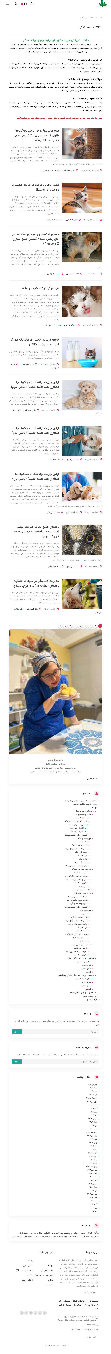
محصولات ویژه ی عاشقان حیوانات (81, 992)
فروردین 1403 (92, 1169)
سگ (96, 1232)
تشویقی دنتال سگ (77, 828)
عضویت (17, 1061)
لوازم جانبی (86, 965)
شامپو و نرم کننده (80, 872)
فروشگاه (94, 807)
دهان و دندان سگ (80, 882)
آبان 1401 (94, 1207)
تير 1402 (94, 1190)
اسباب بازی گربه (81, 930)
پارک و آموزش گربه (80, 937)
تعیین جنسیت (45, 1236)
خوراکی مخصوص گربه (82, 893)
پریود (36, 1236)
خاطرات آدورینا (27, 1280)
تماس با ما (49, 1284)
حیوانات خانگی (51, 1233)
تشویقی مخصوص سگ (78, 824)
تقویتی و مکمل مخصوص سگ (76, 835)
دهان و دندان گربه (80, 954)
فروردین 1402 (92, 1194)
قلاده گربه (83, 941)
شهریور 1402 (92, 1183)
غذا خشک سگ (81, 817)
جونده (64, 1236)
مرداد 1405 (93, 1087)
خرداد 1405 (93, 1094)
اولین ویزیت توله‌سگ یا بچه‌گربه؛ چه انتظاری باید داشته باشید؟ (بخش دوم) (35, 430)
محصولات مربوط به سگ (85, 810)
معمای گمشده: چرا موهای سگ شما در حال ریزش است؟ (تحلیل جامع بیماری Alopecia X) (35, 239)
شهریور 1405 (92, 1084)
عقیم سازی (56, 1236)
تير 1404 (94, 1125)
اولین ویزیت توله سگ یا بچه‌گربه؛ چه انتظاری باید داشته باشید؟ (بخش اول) (35, 476)
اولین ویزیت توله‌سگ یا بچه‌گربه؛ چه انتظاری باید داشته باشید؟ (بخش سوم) (35, 384)
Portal (47, 1345)
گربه (89, 1232)
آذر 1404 (94, 1108)
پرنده (90, 1236)
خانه (51, 1260)
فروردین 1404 (92, 1135)
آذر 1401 (94, 1204)
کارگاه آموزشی (92, 999)
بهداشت (23, 1233)
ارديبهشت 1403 (91, 1166)
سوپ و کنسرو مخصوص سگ (76, 821)
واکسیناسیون (16, 1236)
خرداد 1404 (93, 1128)
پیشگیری (66, 1233)
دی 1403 (94, 1146)
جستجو (17, 1031)
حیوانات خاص (88, 996)
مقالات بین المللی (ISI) (24, 1270)
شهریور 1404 (92, 1118)
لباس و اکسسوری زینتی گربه (76, 934)
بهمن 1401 (93, 1200)
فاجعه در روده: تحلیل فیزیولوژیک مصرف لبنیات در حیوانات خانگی (35, 342)
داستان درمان (28, 1265)
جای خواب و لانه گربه (79, 917)
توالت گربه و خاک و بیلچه (77, 924)
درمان (31, 1233)
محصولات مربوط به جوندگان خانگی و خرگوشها (76, 975)
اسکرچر (84, 913)
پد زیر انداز (83, 886)
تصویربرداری (27, 1236)
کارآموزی (30, 1275)
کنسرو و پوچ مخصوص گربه (76, 900)
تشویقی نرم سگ (77, 831)
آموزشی (88, 971)
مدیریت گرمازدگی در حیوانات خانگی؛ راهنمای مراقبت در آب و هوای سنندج (36, 583)
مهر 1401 (94, 1211)
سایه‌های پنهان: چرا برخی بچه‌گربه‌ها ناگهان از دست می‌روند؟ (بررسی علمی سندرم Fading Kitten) (36, 135)
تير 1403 (94, 1159)
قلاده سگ (83, 841)
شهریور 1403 (92, 1152)
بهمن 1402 (93, 1176)
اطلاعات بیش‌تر (91, 778)
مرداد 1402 (93, 1187)
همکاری (50, 1280)
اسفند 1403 (93, 1139)
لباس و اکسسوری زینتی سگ (76, 865)
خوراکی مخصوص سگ (82, 814)
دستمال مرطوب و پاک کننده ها (76, 876)
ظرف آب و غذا (82, 855)
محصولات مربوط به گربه (85, 889)
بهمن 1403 (93, 1142)
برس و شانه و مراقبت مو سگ (76, 879)
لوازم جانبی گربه (84, 910)
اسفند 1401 (93, 1197)
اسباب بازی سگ (81, 852)
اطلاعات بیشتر (90, 1292)
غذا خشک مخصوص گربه (77, 896)
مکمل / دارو (86, 968)
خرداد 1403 (93, 1163)
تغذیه (39, 1233)
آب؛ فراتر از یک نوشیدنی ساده (40, 288)
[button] (31, 3)
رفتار (74, 1233)
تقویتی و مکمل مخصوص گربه (76, 906)
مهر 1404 (94, 1115)
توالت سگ (83, 858)
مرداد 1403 (93, 1156)
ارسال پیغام (91, 1337)
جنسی (71, 1236)
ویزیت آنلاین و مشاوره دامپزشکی (84, 804)
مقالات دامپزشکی (49, 170)
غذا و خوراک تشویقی (83, 961)
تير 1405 (94, 1091)
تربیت (77, 1236)
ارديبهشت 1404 (91, 1132)
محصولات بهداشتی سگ (81, 869)
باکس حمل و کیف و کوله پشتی (75, 848)
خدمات (30, 1260)
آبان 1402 (94, 1180)
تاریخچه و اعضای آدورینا (44, 1275)
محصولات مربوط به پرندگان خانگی (81, 958)
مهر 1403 (94, 1149)
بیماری (81, 1233)
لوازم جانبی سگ (84, 838)
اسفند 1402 (93, 1173)
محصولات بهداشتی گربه (81, 944)
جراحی (84, 1236)
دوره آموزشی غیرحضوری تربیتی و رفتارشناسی (80, 800)
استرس (96, 1236)
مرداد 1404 (93, 1122)
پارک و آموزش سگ (80, 862)
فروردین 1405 (92, 1101)
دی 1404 (94, 1104)
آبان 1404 (93, 1111)
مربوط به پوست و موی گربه (76, 951)
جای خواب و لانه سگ (79, 845)
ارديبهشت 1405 (91, 1098)
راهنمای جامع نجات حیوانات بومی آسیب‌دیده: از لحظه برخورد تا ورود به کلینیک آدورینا (36, 532)
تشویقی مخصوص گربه (78, 903)
